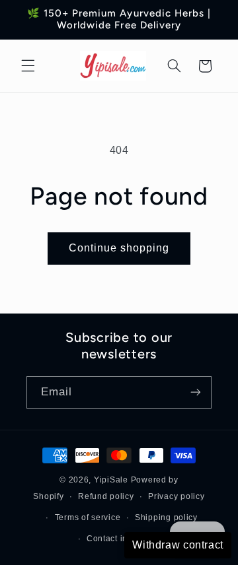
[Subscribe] (195, 392)
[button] (28, 66)
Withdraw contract (177, 544)
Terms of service (88, 517)
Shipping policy (166, 517)
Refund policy (106, 496)
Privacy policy (176, 496)
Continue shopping (119, 247)
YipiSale (111, 480)
